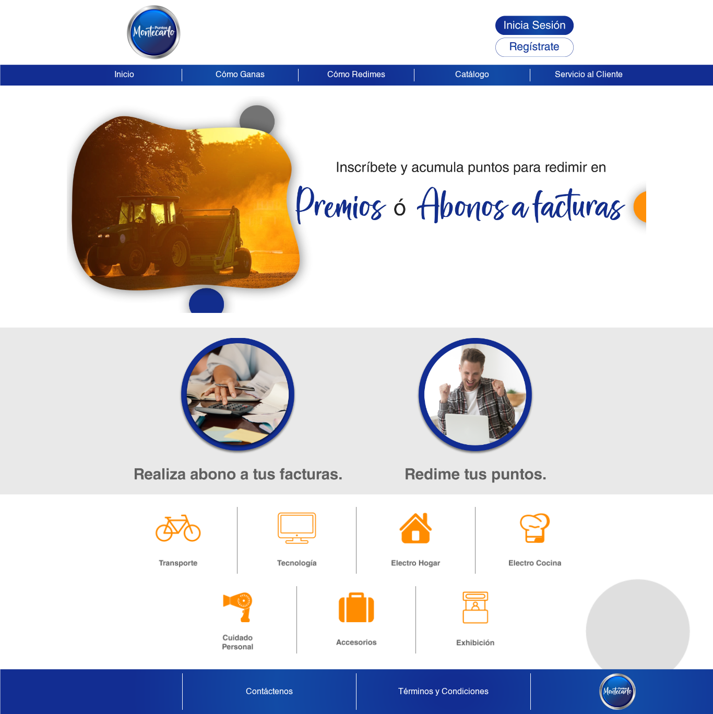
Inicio (124, 75)
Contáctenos (269, 692)
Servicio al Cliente (589, 75)
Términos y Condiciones (443, 692)
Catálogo (472, 75)
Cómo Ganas (240, 75)
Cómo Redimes (356, 75)
